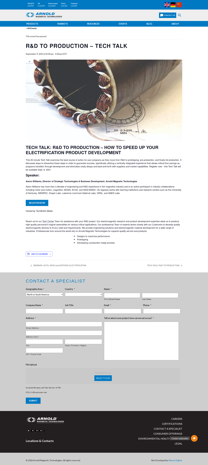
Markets (62, 23)
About (175, 23)
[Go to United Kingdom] (166, 4)
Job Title (69, 305)
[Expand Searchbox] (179, 15)
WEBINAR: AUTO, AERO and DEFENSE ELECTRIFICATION (59, 265)
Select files (103, 378)
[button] (194, 438)
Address (31, 318)
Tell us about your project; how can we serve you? (129, 318)
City (27, 345)
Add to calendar (39, 254)
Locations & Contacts (40, 441)
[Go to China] (179, 4)
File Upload (31, 364)
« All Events (31, 28)
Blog (149, 23)
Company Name (34, 305)
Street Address (32, 328)
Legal (178, 443)
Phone (147, 305)
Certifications (172, 423)
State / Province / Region (75, 345)
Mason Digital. (175, 460)
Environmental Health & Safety (160, 438)
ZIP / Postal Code (33, 354)
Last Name (146, 299)
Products (32, 23)
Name (107, 289)
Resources (93, 23)
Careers (176, 418)
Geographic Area (35, 289)
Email (107, 305)
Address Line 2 (32, 337)
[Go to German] (173, 4)
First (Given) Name (112, 299)
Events (123, 23)
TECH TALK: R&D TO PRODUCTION (163, 265)
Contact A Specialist (168, 428)
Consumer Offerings (167, 433)
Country (70, 289)
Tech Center (48, 221)
